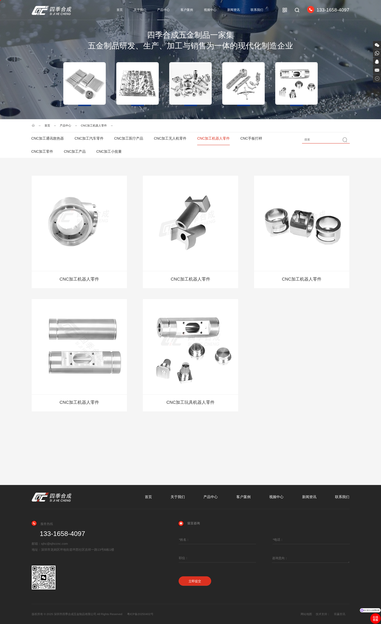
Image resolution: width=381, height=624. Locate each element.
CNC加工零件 (42, 151)
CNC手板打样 (251, 138)
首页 (120, 10)
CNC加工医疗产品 (128, 138)
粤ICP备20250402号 (140, 614)
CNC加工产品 (75, 151)
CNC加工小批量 (109, 151)
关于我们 (140, 10)
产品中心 (163, 10)
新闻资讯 (233, 10)
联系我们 (257, 10)
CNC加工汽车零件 (89, 138)
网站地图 (306, 614)
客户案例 (187, 10)
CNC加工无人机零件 (170, 138)
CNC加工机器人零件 (94, 125)
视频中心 (210, 10)
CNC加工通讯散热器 (47, 138)
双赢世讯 (339, 614)
